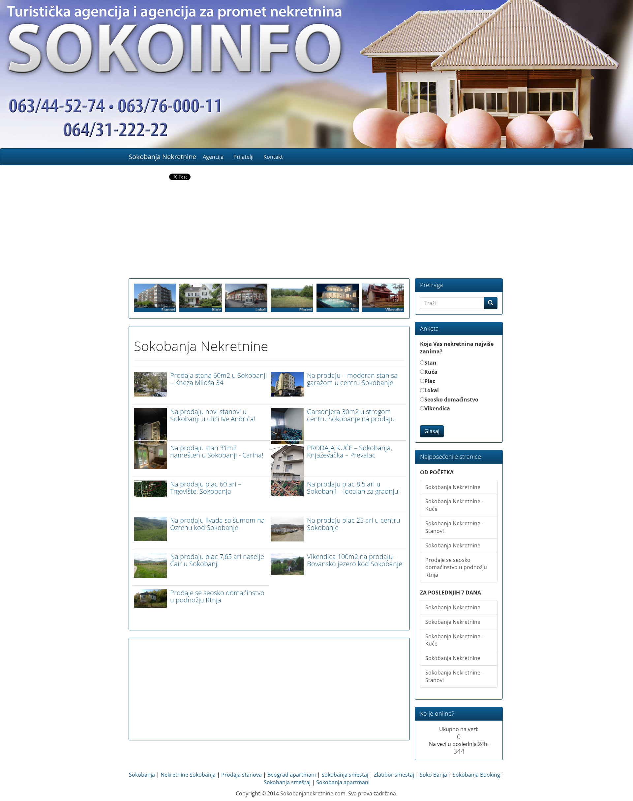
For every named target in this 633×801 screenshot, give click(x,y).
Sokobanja (142, 774)
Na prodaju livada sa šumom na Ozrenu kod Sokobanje (217, 524)
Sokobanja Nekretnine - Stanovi (454, 527)
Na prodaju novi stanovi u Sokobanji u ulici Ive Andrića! (213, 415)
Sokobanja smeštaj (287, 782)
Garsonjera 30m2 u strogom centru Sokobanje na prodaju (351, 415)
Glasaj (431, 431)
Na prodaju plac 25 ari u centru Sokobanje (353, 524)
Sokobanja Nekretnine (162, 156)
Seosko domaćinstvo (451, 399)
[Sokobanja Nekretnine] (316, 74)
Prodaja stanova (241, 774)
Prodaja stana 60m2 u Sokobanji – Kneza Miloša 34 (218, 379)
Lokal (431, 390)
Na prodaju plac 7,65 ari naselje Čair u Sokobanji (217, 560)
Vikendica (437, 408)
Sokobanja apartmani (343, 782)
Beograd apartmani (291, 774)
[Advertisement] (316, 230)
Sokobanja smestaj (344, 774)
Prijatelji (243, 156)
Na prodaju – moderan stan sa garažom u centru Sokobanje (352, 379)
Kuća (430, 371)
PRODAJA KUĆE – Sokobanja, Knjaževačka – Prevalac (349, 451)
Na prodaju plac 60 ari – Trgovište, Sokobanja (205, 488)
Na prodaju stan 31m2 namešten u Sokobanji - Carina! (216, 451)
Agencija (213, 156)
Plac (429, 381)
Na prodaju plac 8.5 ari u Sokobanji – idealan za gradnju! (353, 488)
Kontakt (273, 156)
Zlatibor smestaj (394, 774)
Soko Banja (433, 774)
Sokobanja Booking (476, 774)
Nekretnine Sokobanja (188, 774)
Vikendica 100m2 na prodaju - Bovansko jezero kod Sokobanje (354, 560)
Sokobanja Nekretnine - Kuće (454, 505)
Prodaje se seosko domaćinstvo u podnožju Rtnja (217, 596)
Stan (430, 362)
